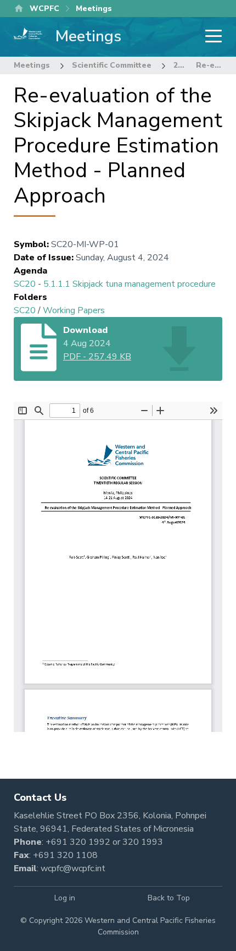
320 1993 (142, 842)
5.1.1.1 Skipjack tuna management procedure (129, 284)
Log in (64, 898)
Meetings (32, 65)
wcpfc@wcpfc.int (73, 868)
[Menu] (210, 37)
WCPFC (44, 8)
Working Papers (74, 310)
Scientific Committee (111, 65)
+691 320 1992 (78, 842)
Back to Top (169, 898)
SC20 (25, 284)
